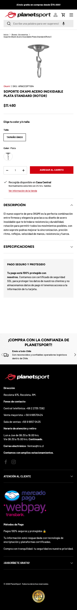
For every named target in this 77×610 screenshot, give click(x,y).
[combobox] (38, 23)
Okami (7, 86)
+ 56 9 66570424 (33, 414)
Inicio (6, 35)
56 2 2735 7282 (36, 408)
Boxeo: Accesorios (20, 35)
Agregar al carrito (52, 169)
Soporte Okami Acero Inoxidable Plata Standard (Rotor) (27, 37)
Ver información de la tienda (23, 190)
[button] (63, 23)
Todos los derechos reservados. (35, 584)
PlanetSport (15, 584)
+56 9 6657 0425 (31, 421)
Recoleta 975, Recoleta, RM (19, 394)
